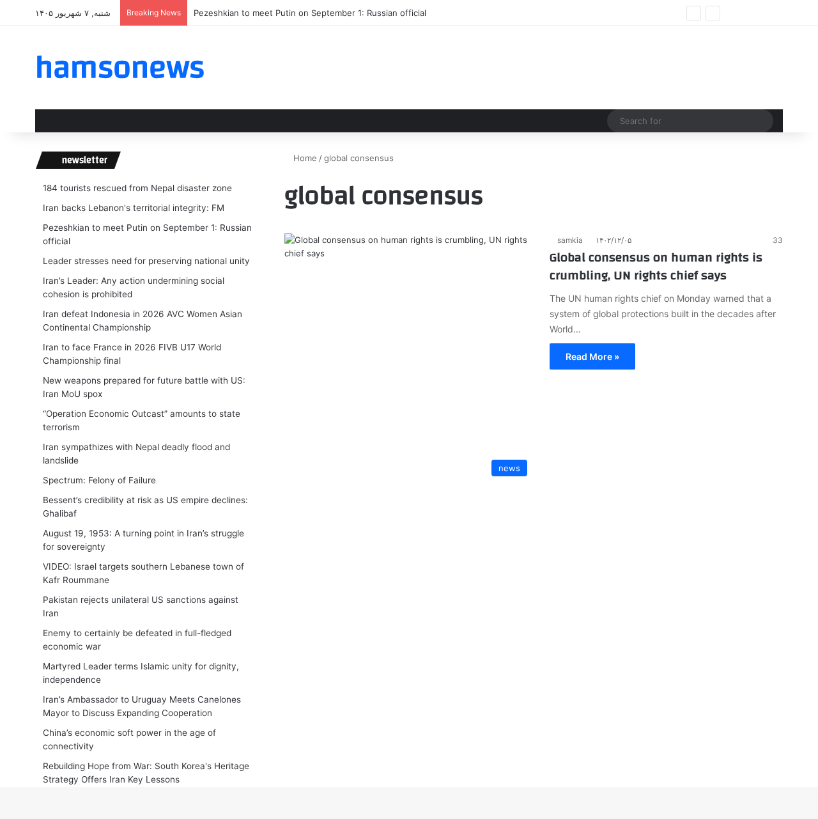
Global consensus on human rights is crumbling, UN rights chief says (656, 266)
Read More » (592, 356)
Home (304, 158)
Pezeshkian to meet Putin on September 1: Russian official (310, 13)
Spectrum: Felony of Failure (99, 480)
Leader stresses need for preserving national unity (146, 261)
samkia (570, 240)
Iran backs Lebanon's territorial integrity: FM (133, 208)
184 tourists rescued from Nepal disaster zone (137, 188)
